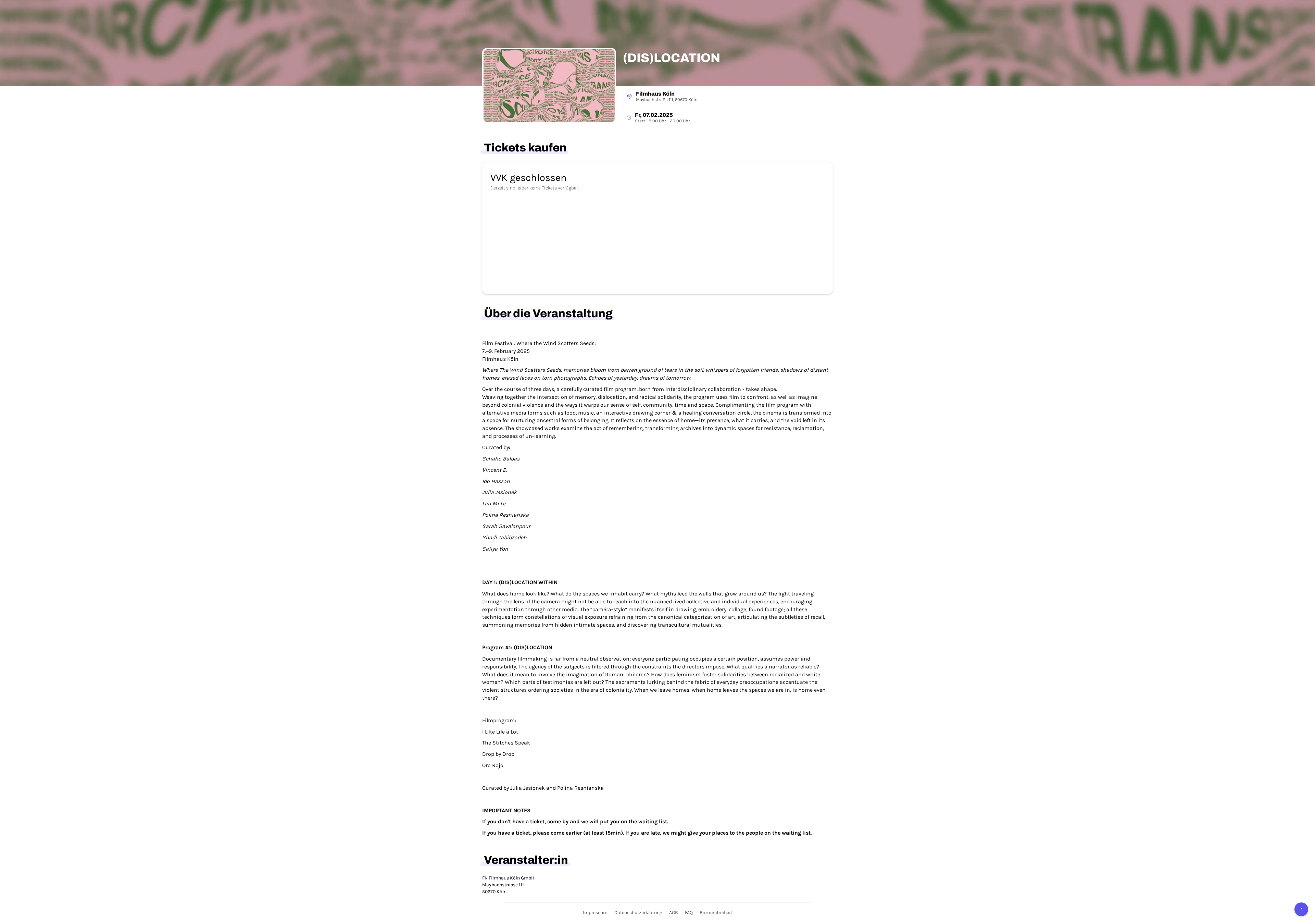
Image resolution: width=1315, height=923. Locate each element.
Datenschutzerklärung (638, 912)
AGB (673, 912)
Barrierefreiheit (716, 912)
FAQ (689, 912)
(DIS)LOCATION (671, 58)
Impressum (595, 912)
